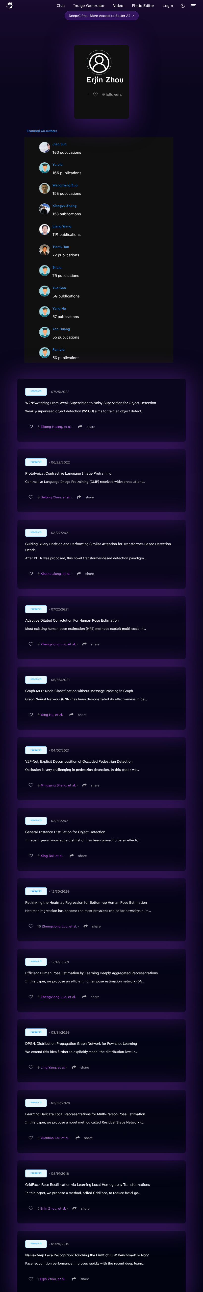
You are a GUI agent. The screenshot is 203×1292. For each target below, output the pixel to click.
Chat (61, 5)
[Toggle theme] (183, 6)
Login (168, 5)
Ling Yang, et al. (53, 1067)
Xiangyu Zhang (64, 205)
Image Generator (89, 5)
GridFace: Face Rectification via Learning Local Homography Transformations (87, 1184)
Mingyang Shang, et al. (58, 785)
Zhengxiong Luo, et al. (58, 644)
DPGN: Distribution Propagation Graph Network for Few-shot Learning (81, 1043)
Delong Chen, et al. (55, 497)
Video (118, 5)
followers (112, 94)
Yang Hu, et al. (52, 714)
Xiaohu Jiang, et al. (55, 573)
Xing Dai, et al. (52, 855)
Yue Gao (59, 288)
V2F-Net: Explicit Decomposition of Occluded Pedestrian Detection (78, 761)
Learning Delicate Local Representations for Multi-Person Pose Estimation (85, 1114)
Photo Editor (143, 5)
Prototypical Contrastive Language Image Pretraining (68, 473)
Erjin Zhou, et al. (53, 1208)
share (91, 426)
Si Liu (56, 267)
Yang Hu (59, 308)
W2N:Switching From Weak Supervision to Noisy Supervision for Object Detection (90, 402)
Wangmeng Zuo (64, 185)
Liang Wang (61, 226)
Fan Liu (58, 349)
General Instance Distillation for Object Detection (65, 831)
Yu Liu (57, 164)
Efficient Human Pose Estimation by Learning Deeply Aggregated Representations (91, 973)
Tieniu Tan (60, 246)
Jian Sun (59, 144)
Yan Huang (61, 329)
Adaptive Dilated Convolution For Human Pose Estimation (72, 620)
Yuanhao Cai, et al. (55, 1138)
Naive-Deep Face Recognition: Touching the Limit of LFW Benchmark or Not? (87, 1255)
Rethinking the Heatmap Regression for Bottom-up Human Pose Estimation (86, 902)
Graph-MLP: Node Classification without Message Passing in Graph (79, 690)
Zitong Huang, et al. (56, 426)
